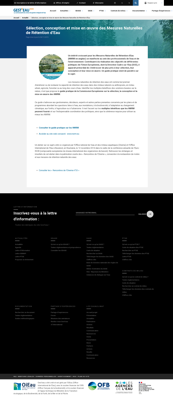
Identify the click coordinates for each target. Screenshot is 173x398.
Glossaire (99, 3)
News (88, 343)
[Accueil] (30, 11)
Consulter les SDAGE (58, 250)
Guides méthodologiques (24, 318)
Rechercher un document (24, 312)
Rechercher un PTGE (130, 250)
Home (88, 337)
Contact (82, 3)
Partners (89, 346)
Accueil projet (91, 312)
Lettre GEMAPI (20, 253)
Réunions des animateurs (60, 318)
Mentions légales (26, 376)
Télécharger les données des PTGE (135, 253)
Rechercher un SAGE (94, 253)
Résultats (89, 328)
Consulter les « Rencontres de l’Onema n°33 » (59, 170)
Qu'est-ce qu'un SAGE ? (95, 244)
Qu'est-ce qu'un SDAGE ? (60, 244)
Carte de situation (93, 250)
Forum (53, 315)
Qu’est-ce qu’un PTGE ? (131, 244)
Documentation (138, 11)
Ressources (91, 334)
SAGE (90, 11)
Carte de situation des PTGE (132, 247)
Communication (92, 331)
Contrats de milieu (118, 11)
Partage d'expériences (161, 11)
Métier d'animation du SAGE (96, 269)
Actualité (25, 18)
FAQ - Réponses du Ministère (97, 272)
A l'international (56, 325)
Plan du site (83, 376)
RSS (74, 376)
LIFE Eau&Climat (95, 306)
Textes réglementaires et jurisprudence (66, 247)
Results (89, 352)
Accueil (53, 11)
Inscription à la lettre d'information (31, 3)
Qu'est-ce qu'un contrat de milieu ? (135, 277)
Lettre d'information (22, 250)
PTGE (101, 11)
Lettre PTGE (19, 257)
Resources (90, 358)
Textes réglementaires (95, 247)
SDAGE (78, 11)
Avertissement (64, 376)
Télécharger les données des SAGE (99, 257)
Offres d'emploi (62, 3)
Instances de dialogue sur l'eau (98, 275)
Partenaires (90, 321)
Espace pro (152, 3)
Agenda (18, 247)
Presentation (91, 340)
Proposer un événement (24, 260)
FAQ (15, 376)
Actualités (64, 11)
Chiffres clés (91, 260)
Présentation (91, 315)
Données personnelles (46, 376)
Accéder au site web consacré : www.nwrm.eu (59, 134)
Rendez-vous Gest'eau (59, 321)
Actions (89, 325)
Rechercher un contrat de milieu (134, 286)
